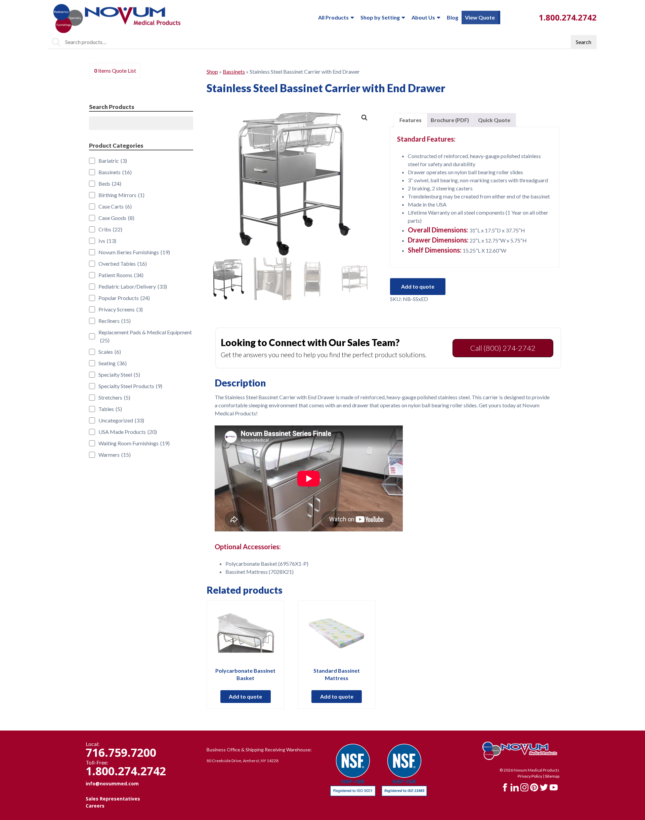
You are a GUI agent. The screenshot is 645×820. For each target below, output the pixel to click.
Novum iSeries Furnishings (134, 252)
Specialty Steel (119, 374)
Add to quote (417, 286)
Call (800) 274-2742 (502, 347)
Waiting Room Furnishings (134, 443)
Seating (112, 363)
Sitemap (552, 776)
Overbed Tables (122, 263)
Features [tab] (410, 120)
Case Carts (115, 206)
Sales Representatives (113, 798)
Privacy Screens (120, 309)
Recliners (114, 321)
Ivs (107, 240)
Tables (110, 409)
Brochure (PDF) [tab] (450, 120)
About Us (423, 17)
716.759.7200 (121, 752)
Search (583, 42)
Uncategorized (121, 420)
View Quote (480, 17)
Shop (212, 71)
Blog (452, 17)
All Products (333, 17)
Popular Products (124, 298)
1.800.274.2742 (568, 17)
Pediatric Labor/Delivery (132, 286)
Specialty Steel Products (130, 386)
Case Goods (116, 218)
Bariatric (112, 160)
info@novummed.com (112, 783)
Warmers (114, 454)
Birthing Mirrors (121, 195)
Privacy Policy (530, 776)
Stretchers (114, 397)
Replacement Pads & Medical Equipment (145, 336)
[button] (364, 118)
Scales (109, 351)
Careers (95, 806)
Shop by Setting (380, 17)
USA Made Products (127, 431)
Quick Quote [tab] (494, 120)
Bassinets (234, 71)
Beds (109, 183)
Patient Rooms (120, 275)
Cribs (110, 229)
